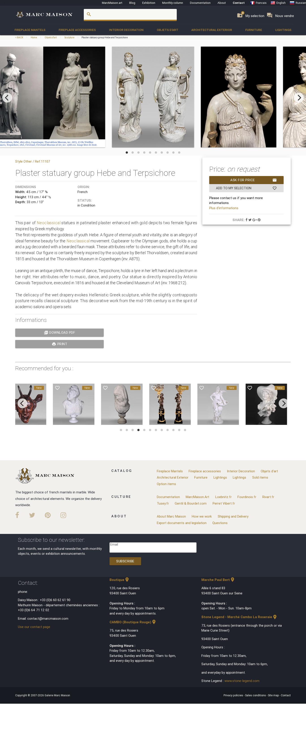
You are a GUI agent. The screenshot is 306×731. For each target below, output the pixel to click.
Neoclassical (49, 222)
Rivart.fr (268, 497)
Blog (132, 3)
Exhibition (148, 3)
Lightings (283, 30)
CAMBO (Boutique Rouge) (133, 622)
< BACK (19, 37)
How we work (202, 516)
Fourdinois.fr (246, 497)
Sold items (260, 477)
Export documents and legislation (182, 523)
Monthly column (172, 3)
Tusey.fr (163, 503)
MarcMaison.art (112, 3)
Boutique (120, 580)
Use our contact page (34, 627)
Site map (274, 695)
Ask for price (253, 180)
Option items (166, 484)
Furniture (253, 30)
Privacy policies (234, 695)
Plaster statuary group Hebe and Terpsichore (105, 37)
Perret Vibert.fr (224, 503)
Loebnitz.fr (223, 497)
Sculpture (69, 37)
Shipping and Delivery (233, 516)
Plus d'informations (223, 208)
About (222, 3)
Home (33, 37)
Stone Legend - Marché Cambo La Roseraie (239, 617)
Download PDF (59, 332)
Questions (220, 523)
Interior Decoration (126, 30)
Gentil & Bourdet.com (191, 503)
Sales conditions (256, 695)
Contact (239, 3)
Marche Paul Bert (218, 580)
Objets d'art (167, 30)
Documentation (200, 3)
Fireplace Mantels (30, 30)
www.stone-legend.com (241, 681)
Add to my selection (246, 188)
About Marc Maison (171, 516)
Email (114, 544)
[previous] (7, 98)
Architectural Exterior (211, 30)
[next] (299, 98)
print (59, 344)
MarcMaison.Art (197, 497)
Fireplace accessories (77, 30)
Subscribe (125, 561)
